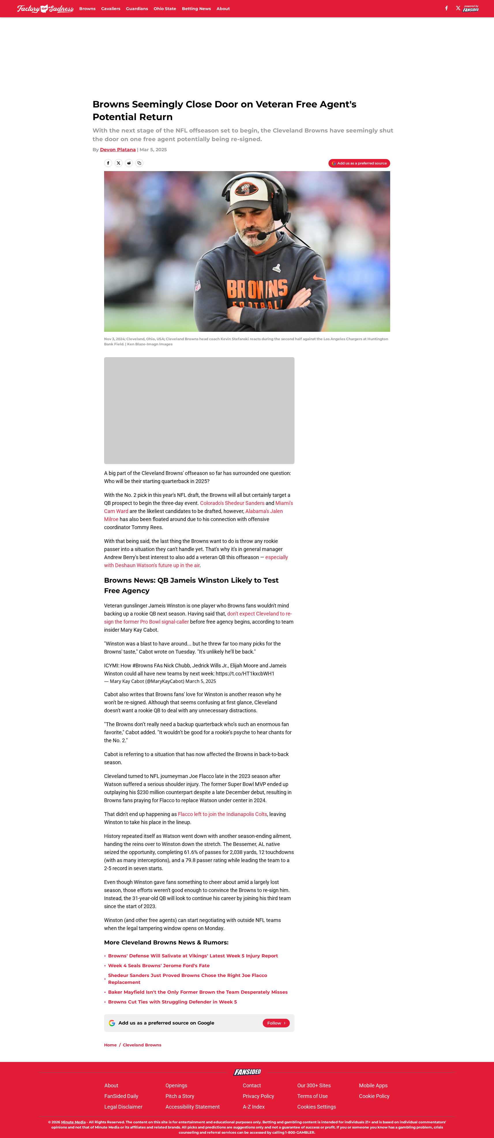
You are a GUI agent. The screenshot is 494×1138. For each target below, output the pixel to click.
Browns (87, 8)
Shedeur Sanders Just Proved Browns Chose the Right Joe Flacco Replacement (187, 979)
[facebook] (446, 8)
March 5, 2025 (200, 681)
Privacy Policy (258, 1096)
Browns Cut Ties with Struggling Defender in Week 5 (172, 1002)
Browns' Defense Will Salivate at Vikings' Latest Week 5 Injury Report (193, 956)
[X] (458, 8)
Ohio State (165, 8)
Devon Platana (118, 149)
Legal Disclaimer (123, 1107)
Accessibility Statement (193, 1107)
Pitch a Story (180, 1096)
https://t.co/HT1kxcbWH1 (245, 674)
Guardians (137, 8)
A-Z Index (254, 1107)
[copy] (139, 163)
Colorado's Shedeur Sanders (232, 503)
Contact (252, 1085)
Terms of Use (312, 1096)
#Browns (142, 665)
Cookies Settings (316, 1107)
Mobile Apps (373, 1085)
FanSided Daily (121, 1096)
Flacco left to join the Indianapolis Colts (222, 814)
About (223, 8)
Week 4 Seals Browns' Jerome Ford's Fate (159, 965)
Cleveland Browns (142, 1045)
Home (110, 1045)
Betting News (196, 8)
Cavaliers (110, 8)
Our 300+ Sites (314, 1085)
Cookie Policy (374, 1096)
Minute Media (73, 1122)
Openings (176, 1085)
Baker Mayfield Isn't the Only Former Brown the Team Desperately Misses (198, 992)
